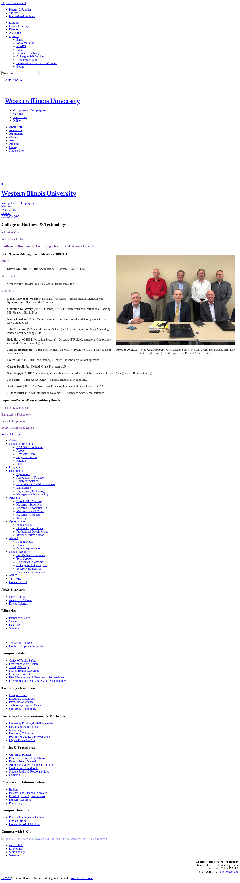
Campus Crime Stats (21, 674)
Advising (14, 497)
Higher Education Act (22, 740)
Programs (14, 467)
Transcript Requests (20, 642)
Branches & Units (19, 618)
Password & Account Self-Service (36, 63)
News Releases (18, 596)
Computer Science (27, 480)
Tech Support (24, 558)
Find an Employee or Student (26, 817)
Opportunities (17, 521)
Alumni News (24, 541)
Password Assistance (21, 702)
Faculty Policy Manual (22, 761)
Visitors (13, 12)
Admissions (16, 133)
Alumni (13, 137)
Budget (13, 789)
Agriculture (23, 474)
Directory (14, 29)
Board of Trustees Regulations (27, 758)
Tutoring (21, 518)
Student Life (16, 150)
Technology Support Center (25, 705)
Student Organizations (29, 528)
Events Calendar (18, 603)
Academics (15, 130)
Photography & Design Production (29, 736)
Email (19, 39)
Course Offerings (19, 26)
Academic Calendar (20, 600)
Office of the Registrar (18, 635)
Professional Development (32, 531)
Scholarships (24, 524)
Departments (16, 470)
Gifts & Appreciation (28, 548)
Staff (19, 464)
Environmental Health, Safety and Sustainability (37, 680)
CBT (22, 239)
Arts (11, 140)
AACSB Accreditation (29, 447)
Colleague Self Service (30, 56)
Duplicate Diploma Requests (26, 646)
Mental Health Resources (24, 670)
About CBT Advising (29, 501)
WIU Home (9, 239)
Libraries (14, 22)
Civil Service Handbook (23, 768)
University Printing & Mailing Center (31, 723)
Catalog (13, 621)
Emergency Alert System (23, 663)
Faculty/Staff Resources (30, 555)
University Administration (24, 824)
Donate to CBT (18, 582)
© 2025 (6, 878)
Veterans (14, 855)
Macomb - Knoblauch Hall (32, 507)
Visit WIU (15, 578)
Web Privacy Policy (82, 878)
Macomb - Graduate (28, 514)
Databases (15, 624)
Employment (16, 848)
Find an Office (17, 820)
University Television (21, 733)
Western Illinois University (42, 101)
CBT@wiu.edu (229, 871)
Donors (20, 545)
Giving (13, 147)
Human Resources (20, 799)
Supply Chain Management (18, 427)
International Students (22, 16)
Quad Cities (20, 117)
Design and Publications (23, 726)
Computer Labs (18, 695)
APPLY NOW (13, 79)
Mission (21, 460)
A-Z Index (15, 32)
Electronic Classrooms (29, 561)
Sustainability (17, 852)
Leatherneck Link (27, 59)
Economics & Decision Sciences (35, 484)
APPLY (13, 575)
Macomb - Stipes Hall (29, 504)
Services (14, 628)
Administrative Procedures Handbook (31, 764)
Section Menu (11, 232)
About (20, 450)
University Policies (20, 754)
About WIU (16, 126)
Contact (13, 440)
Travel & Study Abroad (30, 534)
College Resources (20, 551)
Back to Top (11, 434)
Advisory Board (26, 453)
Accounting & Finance (15, 407)
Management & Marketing (32, 494)
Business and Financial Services (28, 792)
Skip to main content (14, 3)
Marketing (15, 730)
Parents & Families (20, 9)
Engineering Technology (16, 414)
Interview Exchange (28, 53)
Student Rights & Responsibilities (29, 771)
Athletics (14, 143)
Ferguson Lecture (26, 457)
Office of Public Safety (22, 660)
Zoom (20, 66)
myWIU (14, 36)
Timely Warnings (19, 667)
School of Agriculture (14, 421)
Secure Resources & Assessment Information (30, 570)
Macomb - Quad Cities (30, 511)
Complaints (15, 774)
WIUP (20, 49)
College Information (21, 443)
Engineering (23, 487)
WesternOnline (25, 42)
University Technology (22, 708)
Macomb (18, 113)
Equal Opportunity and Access (27, 796)
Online (17, 120)
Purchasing (15, 803)
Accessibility (16, 845)
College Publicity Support (31, 565)
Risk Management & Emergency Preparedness (36, 677)
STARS (21, 46)
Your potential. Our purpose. (29, 110)
